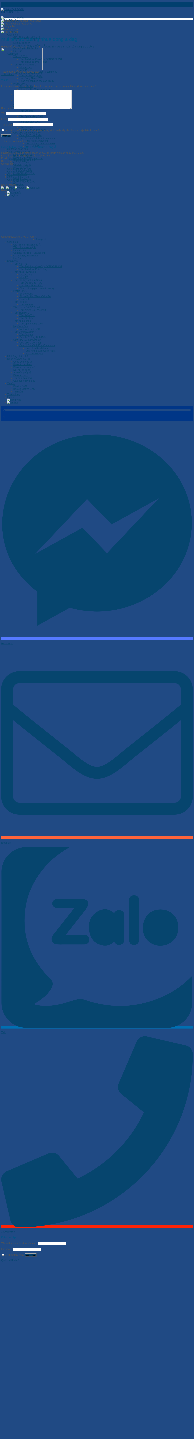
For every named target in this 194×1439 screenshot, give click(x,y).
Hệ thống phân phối (17, 149)
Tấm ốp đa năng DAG (31, 116)
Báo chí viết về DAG (24, 181)
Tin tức (11, 383)
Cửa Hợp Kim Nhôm (36, 141)
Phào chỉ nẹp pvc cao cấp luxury (36, 81)
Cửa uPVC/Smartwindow (27, 132)
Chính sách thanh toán (19, 169)
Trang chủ (41, 239)
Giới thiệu (12, 34)
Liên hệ (11, 190)
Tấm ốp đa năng (22, 321)
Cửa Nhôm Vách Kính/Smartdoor (37, 138)
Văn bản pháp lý (22, 165)
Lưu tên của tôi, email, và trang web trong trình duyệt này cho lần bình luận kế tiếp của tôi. (53, 130)
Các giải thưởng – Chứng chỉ (29, 253)
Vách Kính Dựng (34, 353)
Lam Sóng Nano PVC (31, 78)
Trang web (7, 124)
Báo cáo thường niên (24, 367)
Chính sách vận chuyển (20, 171)
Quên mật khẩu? (10, 1257)
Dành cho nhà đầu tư (18, 359)
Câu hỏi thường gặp (24, 380)
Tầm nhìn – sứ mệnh (24, 247)
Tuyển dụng (13, 394)
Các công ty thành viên (25, 255)
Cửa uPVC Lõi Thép (30, 135)
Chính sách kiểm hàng (19, 180)
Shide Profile (26, 293)
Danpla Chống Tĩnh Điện (32, 337)
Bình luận (7, 108)
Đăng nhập (30, 1252)
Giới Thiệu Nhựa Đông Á (26, 244)
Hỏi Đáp (17, 258)
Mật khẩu (7, 1246)
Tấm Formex (20, 302)
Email (4, 119)
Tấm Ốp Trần (26, 111)
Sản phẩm (12, 261)
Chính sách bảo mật (18, 177)
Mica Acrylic (25, 274)
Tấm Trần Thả (27, 315)
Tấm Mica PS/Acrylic (24, 272)
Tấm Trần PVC (21, 312)
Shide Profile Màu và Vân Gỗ (35, 89)
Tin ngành (18, 184)
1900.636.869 (20, 161)
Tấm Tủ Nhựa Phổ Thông (33, 269)
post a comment (48, 71)
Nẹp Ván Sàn (20, 326)
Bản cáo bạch (20, 375)
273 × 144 (33, 46)
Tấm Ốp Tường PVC (30, 75)
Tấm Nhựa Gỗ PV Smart (26, 307)
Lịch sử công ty (21, 43)
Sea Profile (25, 299)
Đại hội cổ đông (21, 162)
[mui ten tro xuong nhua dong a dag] (22, 69)
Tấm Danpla (26, 127)
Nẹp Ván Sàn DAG (29, 121)
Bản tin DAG (20, 386)
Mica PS (23, 277)
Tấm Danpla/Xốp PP (24, 331)
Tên (3, 113)
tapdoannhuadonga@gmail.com (26, 158)
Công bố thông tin (22, 361)
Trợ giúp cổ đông (22, 378)
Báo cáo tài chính (22, 364)
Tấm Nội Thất (20, 263)
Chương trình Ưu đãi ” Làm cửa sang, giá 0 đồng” (68, 46)
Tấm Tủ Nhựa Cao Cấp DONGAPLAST (40, 266)
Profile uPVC (20, 83)
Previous (7, 74)
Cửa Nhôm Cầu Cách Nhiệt (40, 143)
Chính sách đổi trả (17, 174)
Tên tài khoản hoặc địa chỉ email (19, 1240)
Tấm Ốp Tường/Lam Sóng (27, 280)
